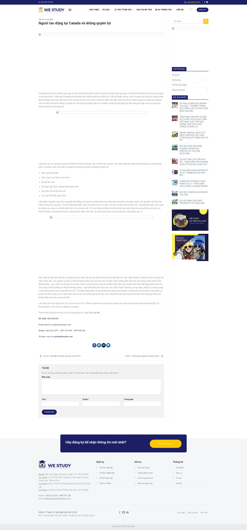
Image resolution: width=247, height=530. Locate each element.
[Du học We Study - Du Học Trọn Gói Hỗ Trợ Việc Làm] (51, 10)
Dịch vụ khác (105, 483)
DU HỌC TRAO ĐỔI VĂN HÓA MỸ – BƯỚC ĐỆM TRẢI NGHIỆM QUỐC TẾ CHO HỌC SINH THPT (194, 161)
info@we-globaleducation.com (57, 499)
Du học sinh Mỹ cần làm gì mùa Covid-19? (62, 356)
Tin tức (179, 478)
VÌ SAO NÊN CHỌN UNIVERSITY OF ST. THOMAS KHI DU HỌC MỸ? (194, 172)
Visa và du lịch (178, 90)
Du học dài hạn (106, 467)
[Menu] (70, 9)
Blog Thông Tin (163, 10)
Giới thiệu (94, 10)
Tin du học (176, 80)
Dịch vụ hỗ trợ (144, 10)
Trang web (128, 399)
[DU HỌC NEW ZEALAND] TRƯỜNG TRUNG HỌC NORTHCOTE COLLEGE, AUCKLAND (191, 150)
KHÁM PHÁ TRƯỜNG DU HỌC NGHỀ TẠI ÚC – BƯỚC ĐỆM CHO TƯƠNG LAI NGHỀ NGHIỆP (194, 183)
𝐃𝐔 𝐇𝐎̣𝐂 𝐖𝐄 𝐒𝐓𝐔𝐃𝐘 (49, 318)
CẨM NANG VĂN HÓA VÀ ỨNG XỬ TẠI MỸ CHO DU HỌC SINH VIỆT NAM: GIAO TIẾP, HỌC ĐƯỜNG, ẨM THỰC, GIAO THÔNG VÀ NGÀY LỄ (193, 122)
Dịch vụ (179, 473)
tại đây (97, 312)
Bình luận (46, 377)
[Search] (191, 10)
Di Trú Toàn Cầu (123, 10)
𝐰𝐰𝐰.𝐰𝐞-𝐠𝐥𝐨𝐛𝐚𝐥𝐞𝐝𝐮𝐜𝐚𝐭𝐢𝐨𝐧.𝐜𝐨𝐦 (59, 336)
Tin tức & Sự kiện (46, 19)
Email (86, 399)
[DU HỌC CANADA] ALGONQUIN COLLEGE (194, 193)
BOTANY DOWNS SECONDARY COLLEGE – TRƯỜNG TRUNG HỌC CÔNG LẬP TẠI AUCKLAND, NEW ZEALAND (194, 107)
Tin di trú (175, 75)
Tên (44, 399)
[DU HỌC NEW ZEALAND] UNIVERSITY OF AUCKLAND (192, 201)
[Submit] (205, 21)
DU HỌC (106, 10)
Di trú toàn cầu (106, 478)
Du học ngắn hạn (107, 473)
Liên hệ (179, 10)
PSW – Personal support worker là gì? (142, 356)
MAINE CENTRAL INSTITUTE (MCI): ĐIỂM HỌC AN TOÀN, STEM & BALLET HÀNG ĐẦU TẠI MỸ (194, 136)
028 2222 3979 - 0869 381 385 (58, 495)
